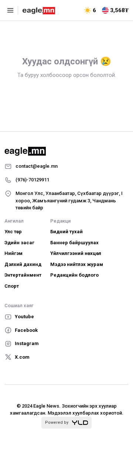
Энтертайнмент (22, 275)
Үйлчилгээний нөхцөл (75, 253)
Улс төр (13, 231)
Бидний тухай (66, 231)
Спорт (11, 286)
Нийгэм (13, 253)
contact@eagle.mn (37, 166)
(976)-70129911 (32, 179)
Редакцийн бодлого (74, 275)
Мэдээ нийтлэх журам (76, 264)
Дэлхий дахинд (22, 264)
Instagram (27, 343)
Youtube (24, 316)
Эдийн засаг (19, 242)
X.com (22, 357)
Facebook (26, 330)
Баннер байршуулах (74, 242)
